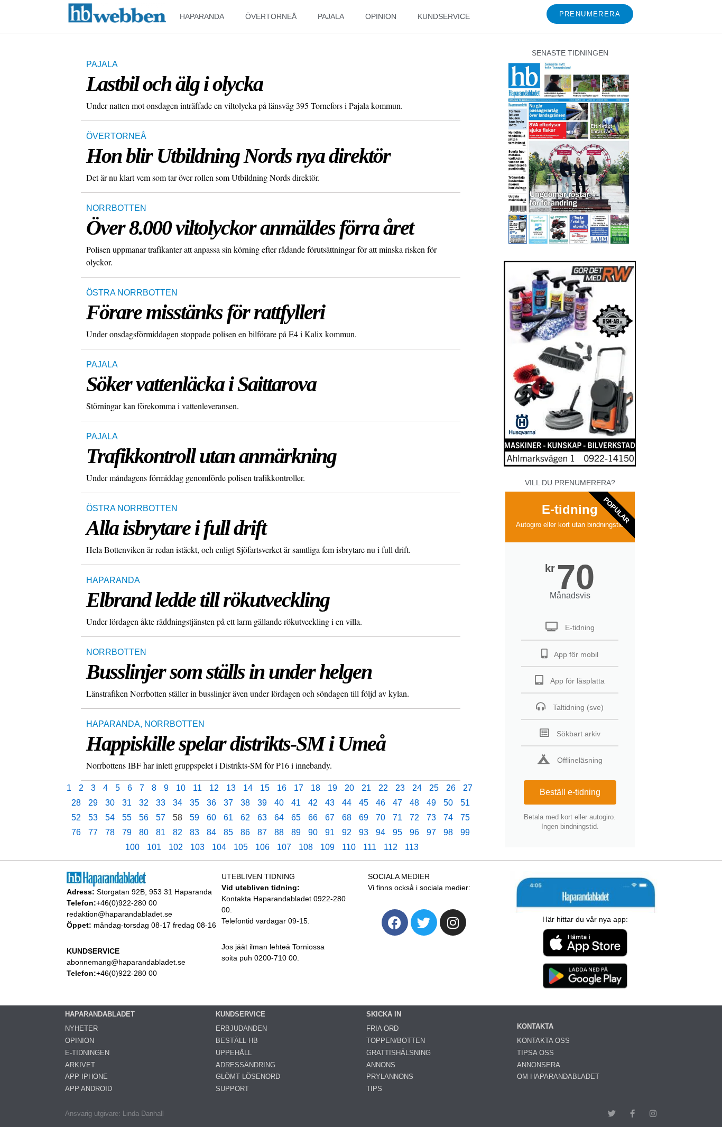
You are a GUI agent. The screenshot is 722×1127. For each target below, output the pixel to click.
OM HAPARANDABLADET (558, 1076)
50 (448, 802)
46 (380, 802)
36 (211, 802)
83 (194, 832)
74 (448, 817)
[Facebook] (395, 922)
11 (197, 787)
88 (279, 832)
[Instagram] (453, 922)
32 (144, 802)
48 (414, 802)
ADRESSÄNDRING (245, 1065)
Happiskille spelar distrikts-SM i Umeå (235, 743)
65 (296, 817)
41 (296, 802)
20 (349, 787)
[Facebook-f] (632, 1113)
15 (265, 787)
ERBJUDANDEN (241, 1028)
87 (262, 832)
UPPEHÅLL (234, 1053)
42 (313, 802)
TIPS (374, 1089)
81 (160, 832)
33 (160, 802)
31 (127, 802)
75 (465, 817)
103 (197, 847)
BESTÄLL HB (237, 1041)
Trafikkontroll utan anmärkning (211, 456)
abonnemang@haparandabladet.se (126, 962)
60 (211, 817)
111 (369, 847)
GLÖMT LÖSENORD (248, 1076)
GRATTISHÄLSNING (398, 1053)
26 (451, 787)
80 (144, 832)
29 (93, 802)
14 (248, 787)
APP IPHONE (86, 1076)
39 (262, 802)
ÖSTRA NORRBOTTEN (132, 292)
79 (127, 832)
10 (181, 787)
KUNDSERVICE (444, 16)
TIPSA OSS (535, 1053)
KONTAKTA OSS (543, 1041)
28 (76, 802)
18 (315, 787)
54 (110, 817)
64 (279, 817)
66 (313, 817)
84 (211, 832)
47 (397, 802)
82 (177, 832)
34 (177, 802)
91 (330, 832)
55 (127, 817)
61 (228, 817)
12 (214, 787)
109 (327, 847)
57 (160, 817)
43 (330, 802)
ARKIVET (80, 1065)
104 (219, 847)
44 (346, 802)
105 (241, 847)
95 (397, 832)
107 (284, 847)
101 (154, 847)
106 (262, 847)
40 (279, 802)
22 (383, 787)
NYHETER (81, 1028)
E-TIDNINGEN (87, 1053)
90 (313, 832)
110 (349, 847)
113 (412, 847)
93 (363, 832)
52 (76, 817)
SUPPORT (232, 1089)
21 (366, 787)
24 (417, 787)
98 (448, 832)
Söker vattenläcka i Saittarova (201, 384)
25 (434, 787)
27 (468, 787)
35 (194, 802)
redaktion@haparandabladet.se (119, 914)
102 (176, 847)
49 (431, 802)
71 (397, 817)
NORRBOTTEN (116, 208)
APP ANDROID (88, 1089)
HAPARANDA (202, 16)
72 (414, 817)
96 (414, 832)
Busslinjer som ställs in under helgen (229, 671)
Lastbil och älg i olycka (174, 84)
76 (76, 832)
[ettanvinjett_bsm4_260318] (570, 465)
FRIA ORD (382, 1028)
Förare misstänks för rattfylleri (205, 312)
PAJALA (331, 16)
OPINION (380, 16)
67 (330, 817)
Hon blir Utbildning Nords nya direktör (238, 156)
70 (380, 817)
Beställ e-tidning (570, 792)
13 (231, 787)
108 (306, 847)
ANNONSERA (538, 1065)
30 (110, 802)
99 (465, 832)
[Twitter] (424, 922)
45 (363, 802)
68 (346, 817)
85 (228, 832)
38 (245, 802)
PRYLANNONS (389, 1076)
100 (132, 847)
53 (93, 817)
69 (363, 817)
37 (228, 802)
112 (390, 847)
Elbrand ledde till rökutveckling (207, 600)
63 (262, 817)
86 (245, 832)
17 (298, 787)
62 (245, 817)
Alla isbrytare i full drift (176, 528)
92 (346, 832)
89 (296, 832)
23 (400, 787)
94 (380, 832)
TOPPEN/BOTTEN (395, 1041)
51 (465, 802)
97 (431, 832)
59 (194, 817)
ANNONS (380, 1065)
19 (332, 787)
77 (93, 832)
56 (144, 817)
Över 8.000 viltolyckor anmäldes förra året (249, 227)
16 (281, 787)
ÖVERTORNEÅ (271, 16)
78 (110, 832)
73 (431, 817)
